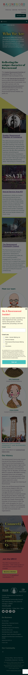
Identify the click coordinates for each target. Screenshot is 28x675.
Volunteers (8, 346)
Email (4, 326)
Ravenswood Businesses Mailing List (14, 343)
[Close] (26, 309)
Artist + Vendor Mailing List (12, 337)
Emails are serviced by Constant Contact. (10, 357)
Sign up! (14, 362)
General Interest (9, 339)
